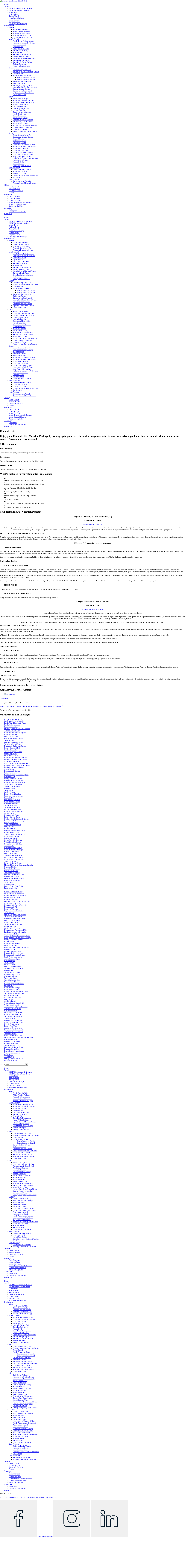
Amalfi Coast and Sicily (12, 731)
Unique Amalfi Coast (20, 129)
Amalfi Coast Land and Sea (13, 859)
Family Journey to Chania (26, 77)
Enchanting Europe (19, 143)
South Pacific (8, 882)
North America (14, 168)
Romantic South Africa (12, 869)
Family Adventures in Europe (23, 152)
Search (2, 1064)
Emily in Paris (9, 827)
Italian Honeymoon (19, 116)
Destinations (8, 26)
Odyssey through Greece (21, 89)
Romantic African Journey (22, 33)
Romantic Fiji (17, 52)
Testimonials (13, 210)
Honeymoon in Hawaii (20, 171)
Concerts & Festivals (16, 191)
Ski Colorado (17, 177)
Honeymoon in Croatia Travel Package (17, 765)
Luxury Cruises (14, 20)
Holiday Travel (14, 16)
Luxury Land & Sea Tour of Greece (25, 87)
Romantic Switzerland (11, 876)
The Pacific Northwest (11, 873)
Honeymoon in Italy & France (23, 154)
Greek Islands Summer (12, 880)
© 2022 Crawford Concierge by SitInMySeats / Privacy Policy (28, 1497)
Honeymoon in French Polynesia (24, 43)
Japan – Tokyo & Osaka (21, 56)
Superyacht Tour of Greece (22, 81)
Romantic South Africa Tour (22, 35)
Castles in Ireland (10, 828)
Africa (11, 27)
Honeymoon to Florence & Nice (24, 145)
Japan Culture (9, 790)
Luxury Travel (13, 12)
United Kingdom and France (14, 811)
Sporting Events (14, 187)
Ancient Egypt (9, 884)
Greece (11, 68)
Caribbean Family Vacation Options (16, 775)
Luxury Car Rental (15, 200)
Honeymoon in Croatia (20, 150)
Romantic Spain (18, 162)
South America (14, 179)
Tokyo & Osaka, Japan (12, 786)
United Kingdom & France (22, 166)
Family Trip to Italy (19, 114)
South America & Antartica (22, 181)
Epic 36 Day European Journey (15, 742)
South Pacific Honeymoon (22, 54)
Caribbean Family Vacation (22, 169)
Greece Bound (18, 74)
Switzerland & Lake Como (13, 840)
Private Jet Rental (14, 198)
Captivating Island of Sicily (22, 108)
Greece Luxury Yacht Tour (22, 70)
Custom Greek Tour (11, 871)
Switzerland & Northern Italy (14, 821)
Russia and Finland (10, 867)
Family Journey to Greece (21, 75)
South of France (18, 164)
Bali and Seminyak (19, 64)
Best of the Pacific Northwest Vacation (26, 175)
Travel (6, 6)
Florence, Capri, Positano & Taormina (17, 729)
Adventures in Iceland (20, 148)
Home (6, 4)
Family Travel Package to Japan (23, 41)
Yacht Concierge (14, 196)
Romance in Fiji (9, 777)
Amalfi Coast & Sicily (20, 104)
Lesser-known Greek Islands (14, 878)
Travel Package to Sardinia (22, 112)
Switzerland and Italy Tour (13, 844)
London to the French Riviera (14, 875)
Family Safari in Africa (20, 29)
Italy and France (18, 139)
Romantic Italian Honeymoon (23, 120)
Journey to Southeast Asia (21, 66)
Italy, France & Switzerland (22, 156)
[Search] (26, 1064)
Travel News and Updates (17, 212)
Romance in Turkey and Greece (15, 746)
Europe (11, 133)
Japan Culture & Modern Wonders (24, 58)
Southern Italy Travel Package (23, 122)
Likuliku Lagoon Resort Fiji (92, 524)
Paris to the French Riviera (13, 863)
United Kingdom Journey (13, 842)
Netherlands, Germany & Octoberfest (25, 158)
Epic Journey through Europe (23, 137)
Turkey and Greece (19, 83)
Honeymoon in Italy (11, 727)
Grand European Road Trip (22, 135)
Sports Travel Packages (16, 18)
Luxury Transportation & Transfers (20, 202)
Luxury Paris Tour (10, 853)
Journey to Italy (9, 846)
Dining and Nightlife (16, 206)
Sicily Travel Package (20, 98)
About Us (7, 208)
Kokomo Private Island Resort (92, 609)
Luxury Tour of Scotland (12, 794)
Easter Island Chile (10, 888)
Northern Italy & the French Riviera (25, 125)
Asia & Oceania (14, 39)
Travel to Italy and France (13, 744)
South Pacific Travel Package (23, 62)
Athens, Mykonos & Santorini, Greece (26, 72)
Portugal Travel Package (12, 809)
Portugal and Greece (11, 823)
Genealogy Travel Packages (18, 24)
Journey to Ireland (10, 861)
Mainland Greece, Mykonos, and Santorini (18, 865)
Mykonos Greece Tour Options (23, 93)
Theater (11, 193)
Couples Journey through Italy (23, 127)
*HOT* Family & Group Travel (19, 10)
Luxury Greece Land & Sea (13, 886)
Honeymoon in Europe (20, 160)
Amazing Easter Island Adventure (24, 183)
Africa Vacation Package (21, 31)
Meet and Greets (14, 189)
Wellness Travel (14, 14)
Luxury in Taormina (19, 106)
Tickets (6, 185)
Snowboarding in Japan (21, 60)
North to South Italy (19, 110)
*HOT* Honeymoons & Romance (20, 8)
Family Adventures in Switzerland (24, 146)
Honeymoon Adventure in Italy (23, 100)
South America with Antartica (14, 721)
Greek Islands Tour (19, 95)
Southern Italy (9, 813)
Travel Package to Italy (20, 118)
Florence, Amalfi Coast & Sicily (23, 102)
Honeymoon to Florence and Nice (15, 757)
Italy (10, 97)
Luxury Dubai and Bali (21, 49)
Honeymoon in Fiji (19, 45)
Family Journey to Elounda (26, 79)
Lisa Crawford (4, 698)
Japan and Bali (18, 47)
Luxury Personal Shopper (17, 204)
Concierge (7, 194)
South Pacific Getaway (20, 51)
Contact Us (8, 214)
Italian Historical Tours (20, 123)
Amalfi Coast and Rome (12, 836)
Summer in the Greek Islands (22, 85)
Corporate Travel (14, 22)
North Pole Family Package (13, 850)
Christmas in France (11, 803)
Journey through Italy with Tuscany (25, 131)
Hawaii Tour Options (20, 173)
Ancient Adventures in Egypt (23, 37)
